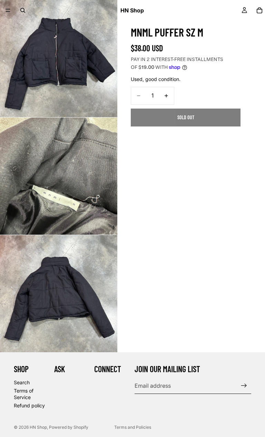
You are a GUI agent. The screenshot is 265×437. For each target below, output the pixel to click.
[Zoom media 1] (58, 58)
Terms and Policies (132, 427)
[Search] (22, 10)
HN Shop (38, 427)
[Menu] (8, 10)
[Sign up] (244, 385)
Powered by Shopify (68, 427)
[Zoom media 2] (58, 176)
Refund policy (29, 405)
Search (22, 382)
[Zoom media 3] (58, 293)
